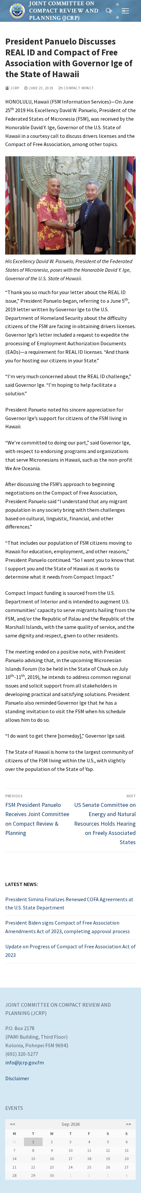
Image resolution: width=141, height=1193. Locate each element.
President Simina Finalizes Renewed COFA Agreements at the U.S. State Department (69, 903)
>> (128, 1124)
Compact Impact (78, 88)
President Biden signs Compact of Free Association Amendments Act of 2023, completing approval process (67, 926)
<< (12, 1124)
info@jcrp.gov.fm (24, 1062)
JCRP (14, 88)
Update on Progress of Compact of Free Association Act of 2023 (70, 950)
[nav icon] (125, 11)
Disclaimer (17, 1078)
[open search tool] (108, 11)
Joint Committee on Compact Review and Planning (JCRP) (63, 11)
